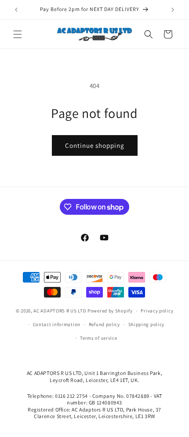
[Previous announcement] (16, 9)
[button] (17, 34)
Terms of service (98, 338)
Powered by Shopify (110, 311)
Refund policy (104, 324)
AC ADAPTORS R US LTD (59, 311)
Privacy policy (157, 311)
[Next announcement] (172, 9)
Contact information (56, 324)
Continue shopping (94, 145)
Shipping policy (146, 324)
